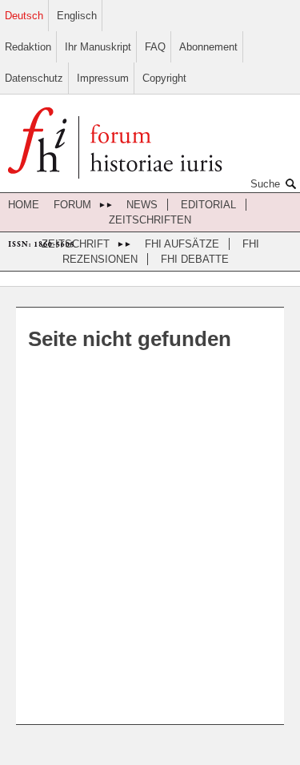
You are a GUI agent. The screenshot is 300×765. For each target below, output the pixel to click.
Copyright (164, 78)
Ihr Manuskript (98, 47)
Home (23, 205)
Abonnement (208, 47)
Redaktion (28, 47)
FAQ (155, 47)
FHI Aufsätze (182, 244)
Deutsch (24, 16)
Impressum (103, 78)
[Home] (115, 145)
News (142, 205)
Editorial (208, 205)
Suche (265, 184)
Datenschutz (34, 78)
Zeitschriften (150, 220)
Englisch (77, 16)
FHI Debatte (195, 259)
